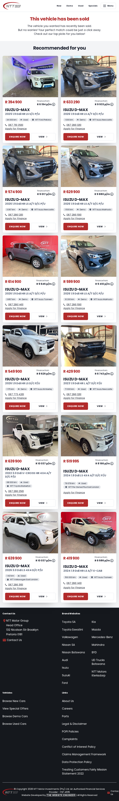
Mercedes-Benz (102, 637)
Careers (67, 708)
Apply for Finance (16, 128)
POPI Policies (70, 731)
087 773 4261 (16, 394)
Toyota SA (68, 622)
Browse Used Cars (14, 724)
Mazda (96, 629)
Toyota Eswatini (72, 629)
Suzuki (66, 675)
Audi (65, 660)
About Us (68, 701)
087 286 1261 (73, 125)
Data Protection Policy (77, 762)
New (59, 5)
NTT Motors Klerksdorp (99, 673)
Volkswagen (70, 637)
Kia (94, 622)
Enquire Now (17, 136)
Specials (92, 5)
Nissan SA (68, 645)
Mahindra (98, 645)
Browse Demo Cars (15, 716)
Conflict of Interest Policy (79, 747)
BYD (94, 652)
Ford (65, 683)
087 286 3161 (15, 584)
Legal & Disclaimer (74, 724)
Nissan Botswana (73, 652)
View (41, 136)
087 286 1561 (74, 215)
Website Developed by (48, 795)
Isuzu (65, 667)
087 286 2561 (16, 491)
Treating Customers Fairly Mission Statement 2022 (84, 771)
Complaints (69, 739)
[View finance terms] (54, 104)
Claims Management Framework (84, 754)
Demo (69, 5)
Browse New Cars (13, 701)
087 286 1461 (15, 304)
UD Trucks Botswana (98, 662)
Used (80, 5)
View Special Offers (15, 708)
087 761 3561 (15, 125)
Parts (65, 716)
